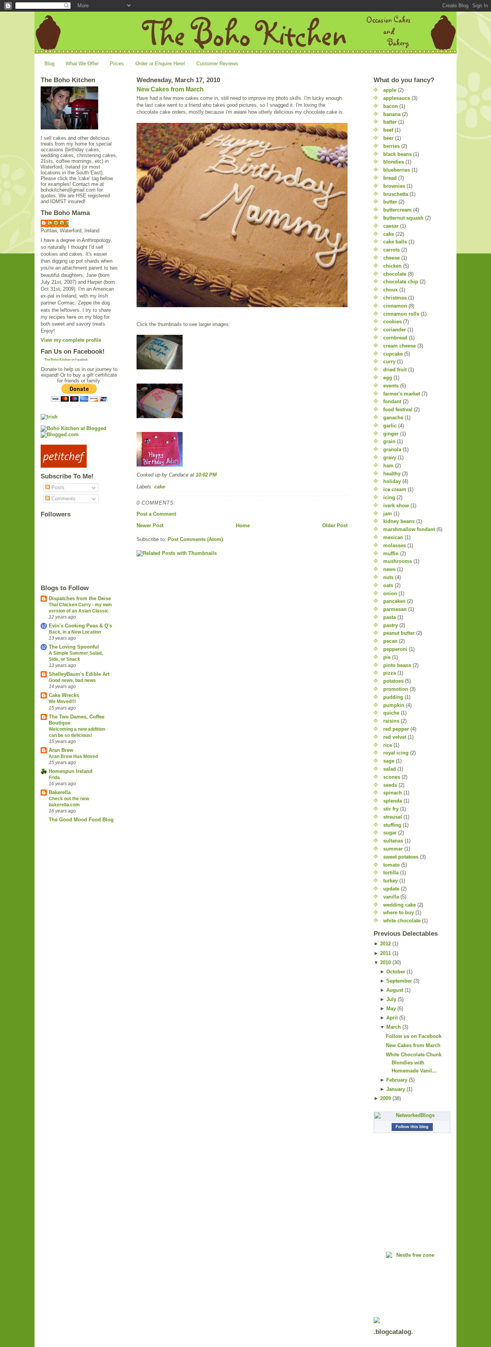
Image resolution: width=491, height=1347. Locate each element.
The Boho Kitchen (57, 359)
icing (389, 497)
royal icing (396, 753)
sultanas (393, 841)
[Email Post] (219, 475)
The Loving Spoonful (74, 647)
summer (393, 849)
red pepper (396, 729)
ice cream (394, 489)
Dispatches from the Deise (80, 598)
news (389, 569)
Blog (49, 63)
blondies (393, 162)
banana (391, 114)
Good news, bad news (72, 680)
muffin (391, 553)
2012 (385, 944)
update (391, 889)
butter (390, 202)
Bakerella (60, 792)
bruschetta (395, 194)
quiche (391, 713)
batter (390, 122)
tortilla (391, 872)
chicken (392, 266)
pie (386, 657)
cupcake (393, 354)
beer (388, 138)
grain (389, 441)
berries (391, 146)
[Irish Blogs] (79, 417)
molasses (394, 545)
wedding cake (399, 905)
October (395, 972)
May (391, 1008)
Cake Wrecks (64, 695)
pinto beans (397, 665)
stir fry (391, 809)
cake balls (395, 242)
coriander (394, 330)
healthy (391, 474)
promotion (395, 689)
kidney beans (399, 521)
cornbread (395, 338)
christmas (395, 298)
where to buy (398, 912)
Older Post (335, 525)
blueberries (396, 170)
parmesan (395, 609)
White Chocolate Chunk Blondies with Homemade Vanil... (414, 1063)
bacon (390, 106)
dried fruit (395, 369)
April (392, 1018)
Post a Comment (156, 514)
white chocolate (401, 920)
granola (392, 449)
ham (388, 465)
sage (388, 761)
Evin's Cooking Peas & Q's (80, 626)
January (395, 1089)
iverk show (396, 505)
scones (391, 777)
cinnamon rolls (401, 314)
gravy (389, 457)
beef (388, 130)
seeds (390, 785)
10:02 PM (206, 475)
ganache (393, 417)
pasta (389, 617)
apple (389, 90)
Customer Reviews (217, 63)
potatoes (393, 681)
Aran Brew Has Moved (73, 756)
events (391, 386)
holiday (392, 481)
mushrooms (397, 561)
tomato (391, 865)
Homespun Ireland (70, 771)
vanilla (391, 897)
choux (390, 290)
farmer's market (401, 394)
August (394, 990)
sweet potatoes (401, 857)
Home (243, 525)
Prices (117, 63)
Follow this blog (411, 1126)
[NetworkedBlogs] (412, 1115)
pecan (390, 641)
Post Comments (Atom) (195, 539)
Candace (58, 223)
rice (387, 745)
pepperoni (395, 649)
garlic (390, 426)
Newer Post (150, 525)
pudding (393, 697)
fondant (392, 401)
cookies (392, 321)
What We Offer (82, 63)
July (391, 999)
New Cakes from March (170, 89)
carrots (391, 250)
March (393, 1027)
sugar (390, 833)
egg (387, 378)
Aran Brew (61, 750)
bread (390, 178)
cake (159, 487)
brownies (394, 186)
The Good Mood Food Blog (81, 819)
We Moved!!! (62, 701)
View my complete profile (71, 340)
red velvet (394, 737)
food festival (397, 409)
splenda (392, 801)
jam (387, 513)
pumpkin (393, 705)
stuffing (392, 825)
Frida (54, 777)
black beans (397, 154)
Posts (57, 487)
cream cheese (399, 346)
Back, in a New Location (75, 632)
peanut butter (399, 633)
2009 (385, 1098)
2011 (385, 953)
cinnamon (395, 306)
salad (389, 769)
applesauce (396, 98)
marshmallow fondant (409, 529)
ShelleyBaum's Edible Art (79, 674)
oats (388, 585)
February (396, 1080)
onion (390, 593)
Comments (63, 498)
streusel (392, 817)
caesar (391, 226)
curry (389, 361)
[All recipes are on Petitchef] (79, 456)
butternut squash (403, 218)
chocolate (394, 274)
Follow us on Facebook (414, 1036)
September (399, 981)
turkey (390, 881)
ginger (391, 434)
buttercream (397, 210)
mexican (393, 537)
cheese (391, 258)
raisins (391, 721)
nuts (388, 577)
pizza (389, 673)
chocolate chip (400, 282)
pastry (390, 625)
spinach (392, 793)
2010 (385, 962)
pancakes (394, 601)
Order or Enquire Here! (160, 63)
